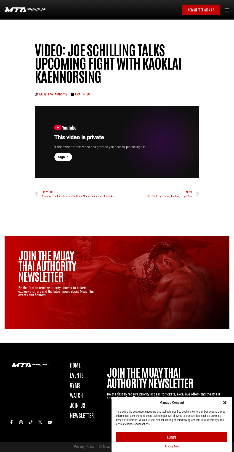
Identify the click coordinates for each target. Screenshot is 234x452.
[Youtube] (50, 422)
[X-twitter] (40, 422)
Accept (171, 437)
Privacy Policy (173, 446)
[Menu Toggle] (227, 10)
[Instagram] (21, 422)
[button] (225, 402)
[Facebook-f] (11, 422)
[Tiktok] (31, 422)
